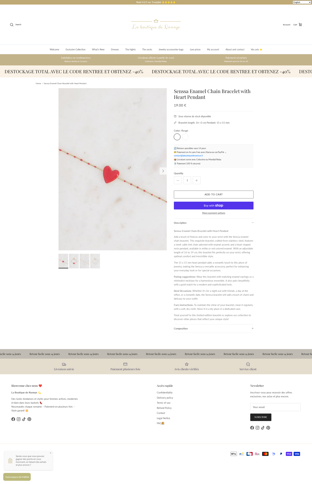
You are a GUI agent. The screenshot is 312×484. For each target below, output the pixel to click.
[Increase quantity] (197, 180)
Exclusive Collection (75, 49)
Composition (181, 328)
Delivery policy (165, 397)
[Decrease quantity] (178, 180)
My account (213, 49)
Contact (161, 412)
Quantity (178, 173)
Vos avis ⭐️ (256, 49)
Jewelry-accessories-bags (171, 49)
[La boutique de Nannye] (156, 24)
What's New (98, 49)
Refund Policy (164, 407)
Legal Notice (163, 418)
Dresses (115, 49)
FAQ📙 (161, 423)
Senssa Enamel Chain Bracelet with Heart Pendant (65, 83)
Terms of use (163, 402)
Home (38, 83)
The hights (130, 49)
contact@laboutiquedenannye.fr (188, 155)
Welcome (54, 49)
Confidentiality (165, 392)
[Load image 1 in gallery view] (112, 169)
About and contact (235, 49)
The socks (147, 49)
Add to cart (214, 194)
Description (180, 222)
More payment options (213, 213)
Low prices (195, 49)
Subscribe (260, 417)
